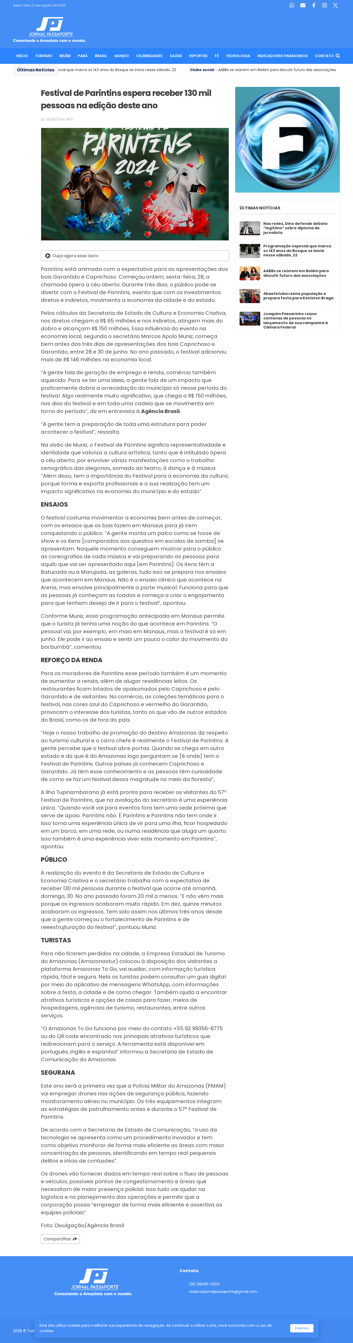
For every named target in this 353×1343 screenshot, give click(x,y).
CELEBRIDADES (149, 55)
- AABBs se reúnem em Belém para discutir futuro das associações (197, 69)
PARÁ (83, 55)
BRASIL (101, 55)
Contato (324, 55)
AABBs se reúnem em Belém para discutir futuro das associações (296, 273)
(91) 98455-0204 (204, 1284)
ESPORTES (198, 55)
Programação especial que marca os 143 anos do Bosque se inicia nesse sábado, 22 (297, 251)
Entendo (302, 1328)
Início (22, 55)
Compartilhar (57, 1239)
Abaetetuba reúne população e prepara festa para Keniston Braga (298, 296)
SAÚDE (176, 55)
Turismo (43, 55)
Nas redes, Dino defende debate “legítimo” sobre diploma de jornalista (295, 228)
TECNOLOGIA (238, 55)
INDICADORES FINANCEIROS (282, 55)
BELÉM (65, 55)
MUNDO (121, 55)
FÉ (217, 55)
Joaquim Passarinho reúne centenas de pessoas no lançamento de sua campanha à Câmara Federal (295, 321)
